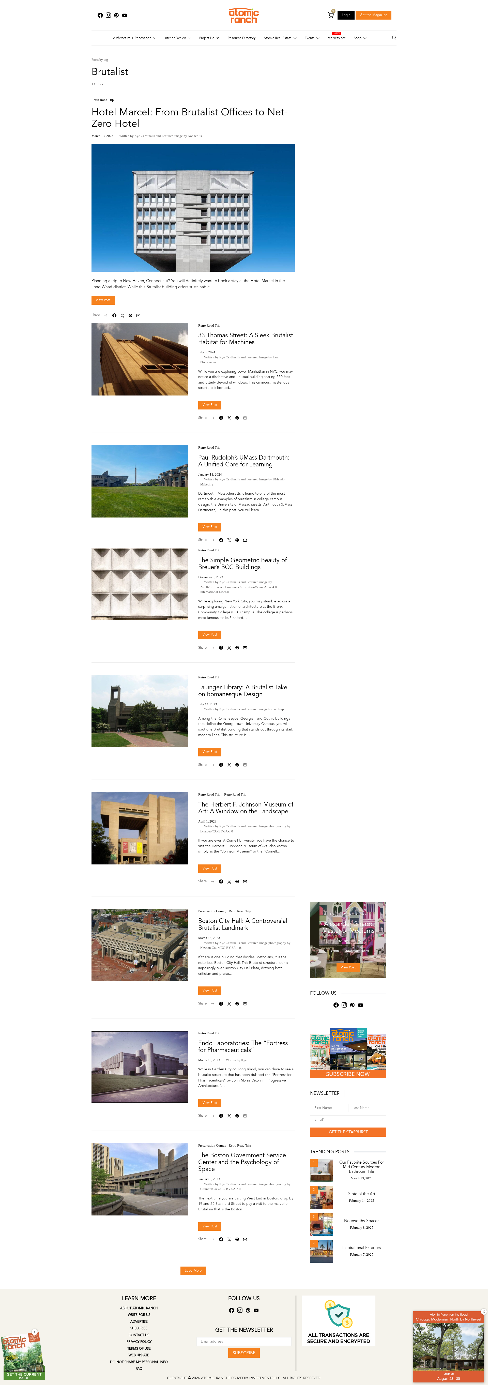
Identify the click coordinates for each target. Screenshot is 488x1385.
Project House (209, 38)
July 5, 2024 (206, 352)
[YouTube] (124, 15)
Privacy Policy (139, 1342)
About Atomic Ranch (139, 1308)
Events (309, 38)
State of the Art (361, 1194)
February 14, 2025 (361, 1201)
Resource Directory (241, 38)
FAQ (139, 1368)
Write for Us (139, 1315)
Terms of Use (139, 1348)
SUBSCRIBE (244, 1353)
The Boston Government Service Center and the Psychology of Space (242, 1162)
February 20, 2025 (348, 941)
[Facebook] (100, 15)
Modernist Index (355, 914)
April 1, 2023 (207, 821)
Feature (335, 914)
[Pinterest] (116, 15)
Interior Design (175, 38)
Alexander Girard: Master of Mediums (348, 927)
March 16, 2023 (209, 1060)
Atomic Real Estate (278, 38)
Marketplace (337, 38)
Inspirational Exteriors (361, 1248)
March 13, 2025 (102, 136)
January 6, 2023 (209, 1179)
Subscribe (138, 1328)
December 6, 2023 (210, 577)
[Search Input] (394, 38)
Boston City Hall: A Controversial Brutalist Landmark (242, 924)
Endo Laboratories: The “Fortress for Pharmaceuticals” (243, 1046)
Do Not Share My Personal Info (139, 1362)
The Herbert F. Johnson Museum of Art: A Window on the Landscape (245, 808)
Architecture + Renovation (132, 38)
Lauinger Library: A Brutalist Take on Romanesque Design (242, 690)
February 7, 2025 (361, 1254)
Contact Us (139, 1335)
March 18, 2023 (209, 938)
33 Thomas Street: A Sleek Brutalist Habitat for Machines (245, 338)
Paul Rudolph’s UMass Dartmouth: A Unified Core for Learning (243, 461)
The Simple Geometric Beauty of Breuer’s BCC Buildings (242, 563)
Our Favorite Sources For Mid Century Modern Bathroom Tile (361, 1167)
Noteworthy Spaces (361, 1221)
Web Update (139, 1355)
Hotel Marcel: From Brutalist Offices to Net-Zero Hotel (189, 118)
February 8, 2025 (361, 1227)
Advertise (139, 1321)
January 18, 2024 (210, 474)
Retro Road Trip (103, 100)
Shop (357, 38)
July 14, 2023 (207, 704)
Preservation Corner (211, 911)
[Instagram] (108, 15)
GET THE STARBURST (348, 1132)
